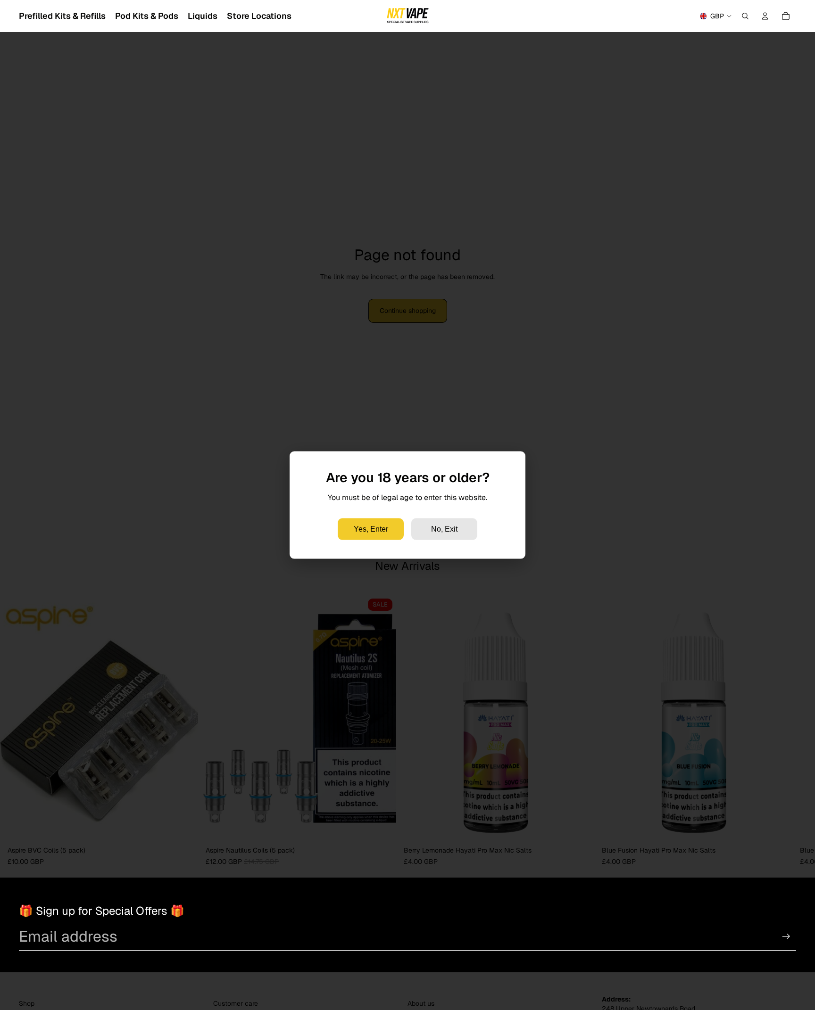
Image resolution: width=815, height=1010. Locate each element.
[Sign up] (786, 936)
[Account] (765, 16)
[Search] (745, 16)
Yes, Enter (371, 529)
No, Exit (444, 529)
